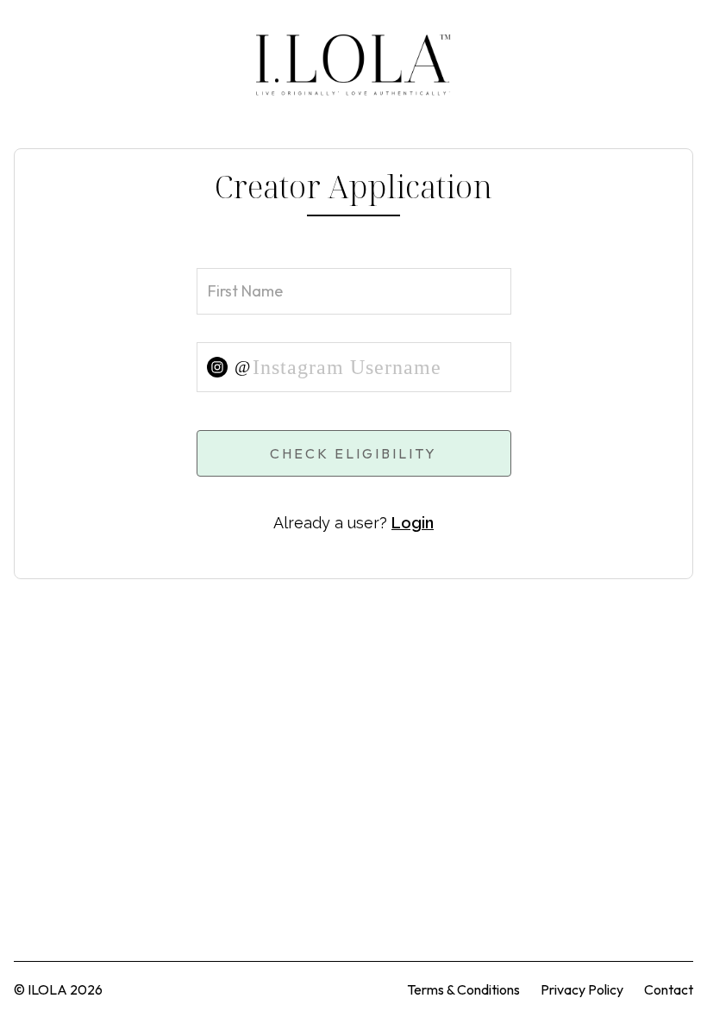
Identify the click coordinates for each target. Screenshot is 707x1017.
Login (412, 523)
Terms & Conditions (463, 989)
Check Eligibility (353, 453)
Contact (668, 989)
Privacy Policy (582, 989)
